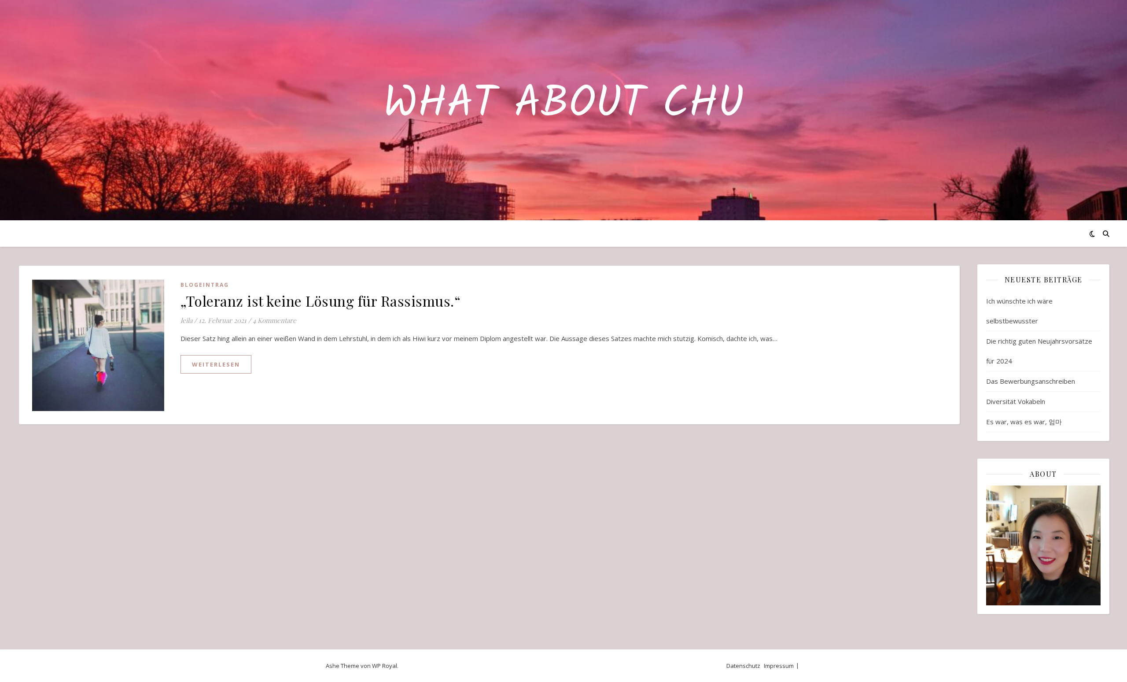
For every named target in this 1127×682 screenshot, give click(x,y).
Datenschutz (743, 666)
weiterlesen (216, 364)
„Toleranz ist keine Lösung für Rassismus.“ (320, 300)
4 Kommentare (274, 320)
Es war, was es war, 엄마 (1024, 421)
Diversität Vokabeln (1015, 401)
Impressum (779, 666)
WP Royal (384, 666)
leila (186, 320)
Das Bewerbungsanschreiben (1030, 381)
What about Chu (563, 105)
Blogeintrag (204, 285)
